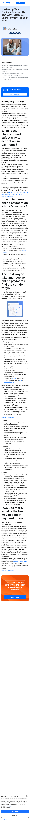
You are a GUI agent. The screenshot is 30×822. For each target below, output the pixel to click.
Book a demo (20, 2)
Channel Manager (9, 382)
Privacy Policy (8, 806)
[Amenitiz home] (5, 3)
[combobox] (26, 796)
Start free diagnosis (15, 94)
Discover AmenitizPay (7, 196)
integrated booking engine (20, 561)
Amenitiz (14, 378)
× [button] (27, 796)
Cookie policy (4, 819)
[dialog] (15, 808)
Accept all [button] (15, 811)
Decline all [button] (15, 815)
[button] (15, 808)
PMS (20, 380)
